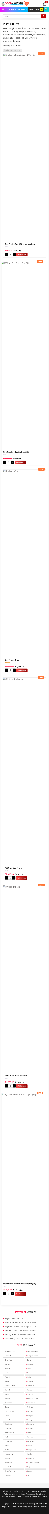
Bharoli (7, 1420)
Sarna (7, 1407)
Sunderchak (9, 1424)
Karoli (7, 1381)
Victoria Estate (10, 1386)
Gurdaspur (31, 1441)
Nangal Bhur (31, 1450)
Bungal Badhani (32, 1356)
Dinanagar (8, 1441)
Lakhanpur (31, 1403)
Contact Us (35, 1491)
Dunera (29, 1360)
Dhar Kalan (9, 1360)
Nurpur (29, 1373)
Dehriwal (30, 1411)
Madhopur (8, 1403)
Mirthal (7, 1458)
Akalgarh (30, 1415)
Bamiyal (8, 1467)
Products (16, 1491)
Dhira (7, 1415)
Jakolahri (30, 1428)
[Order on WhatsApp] (46, 8)
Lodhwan (8, 1475)
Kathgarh (30, 1458)
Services (25, 1491)
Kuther (29, 1377)
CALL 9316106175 (18, 9)
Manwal (30, 1381)
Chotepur (30, 1420)
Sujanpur (30, 1394)
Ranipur (30, 1390)
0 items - (46, 2)
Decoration (42, 1497)
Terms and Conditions (35, 1494)
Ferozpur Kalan (32, 1398)
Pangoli (7, 1377)
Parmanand (31, 1437)
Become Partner (8, 1497)
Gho (28, 1475)
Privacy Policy (31, 1497)
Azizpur (7, 1398)
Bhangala (8, 1462)
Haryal (7, 1368)
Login (43, 1491)
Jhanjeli (7, 1390)
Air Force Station (33, 1462)
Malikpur (30, 1407)
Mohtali (7, 1450)
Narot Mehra (9, 1433)
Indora (7, 1445)
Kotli (6, 1437)
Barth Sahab (9, 1411)
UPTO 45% (35, 9)
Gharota (8, 1428)
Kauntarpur (9, 1454)
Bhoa (29, 1433)
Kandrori (30, 1454)
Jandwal (7, 1364)
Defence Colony (32, 1351)
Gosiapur (30, 1386)
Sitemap (20, 1497)
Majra (29, 1467)
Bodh (7, 1373)
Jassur (29, 1368)
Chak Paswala (10, 1471)
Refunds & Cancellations (14, 1494)
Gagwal (29, 1471)
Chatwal (8, 1356)
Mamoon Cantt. (10, 1351)
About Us (7, 1491)
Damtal (29, 1445)
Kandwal (30, 1364)
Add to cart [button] (22, 254)
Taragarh (30, 1424)
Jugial (7, 1394)
